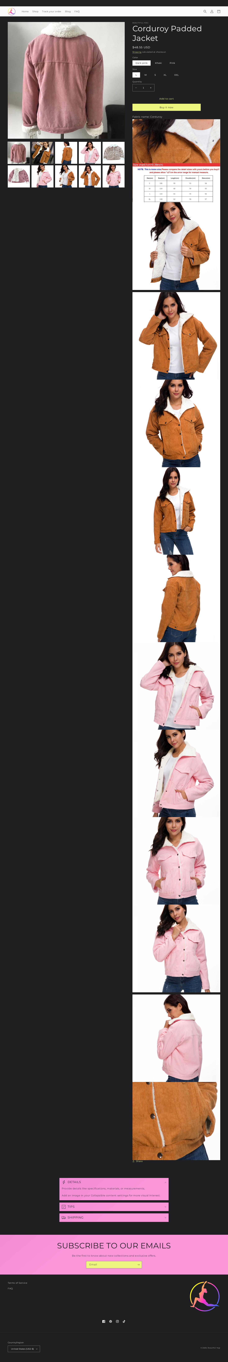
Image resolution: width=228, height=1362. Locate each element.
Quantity (137, 81)
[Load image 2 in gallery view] (42, 153)
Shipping (137, 52)
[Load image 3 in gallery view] (66, 153)
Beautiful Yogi (214, 1348)
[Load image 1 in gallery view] (19, 153)
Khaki (158, 63)
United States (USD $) (22, 1349)
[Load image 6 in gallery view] (19, 176)
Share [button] (139, 1161)
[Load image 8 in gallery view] (66, 176)
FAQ (10, 1288)
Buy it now (166, 107)
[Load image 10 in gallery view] (114, 176)
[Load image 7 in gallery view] (42, 176)
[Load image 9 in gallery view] (90, 176)
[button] (205, 11)
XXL (176, 75)
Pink (172, 63)
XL (165, 75)
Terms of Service (17, 1282)
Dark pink (142, 63)
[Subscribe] (138, 1264)
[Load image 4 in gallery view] (90, 153)
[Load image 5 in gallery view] (114, 153)
